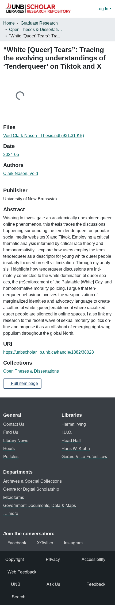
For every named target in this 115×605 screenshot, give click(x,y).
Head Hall (71, 440)
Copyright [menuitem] (14, 559)
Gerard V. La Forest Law (85, 456)
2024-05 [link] (11, 154)
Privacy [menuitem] (53, 559)
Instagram (73, 543)
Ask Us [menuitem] (53, 584)
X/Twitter (45, 543)
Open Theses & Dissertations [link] (36, 29)
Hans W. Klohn (76, 448)
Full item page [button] (24, 383)
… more (10, 513)
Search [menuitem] (18, 597)
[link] (57, 135)
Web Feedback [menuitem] (21, 572)
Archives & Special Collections (32, 481)
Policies (10, 456)
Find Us (10, 432)
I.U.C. (67, 432)
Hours (9, 448)
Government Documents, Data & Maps (39, 505)
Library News (15, 440)
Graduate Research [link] (39, 23)
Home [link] (9, 23)
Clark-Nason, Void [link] (20, 173)
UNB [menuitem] (15, 584)
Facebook (16, 543)
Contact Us (13, 424)
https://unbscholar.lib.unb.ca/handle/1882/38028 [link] (48, 352)
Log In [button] (103, 8)
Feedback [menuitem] (95, 584)
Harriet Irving (74, 424)
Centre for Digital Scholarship (31, 489)
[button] (38, 8)
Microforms (13, 497)
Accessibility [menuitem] (93, 559)
